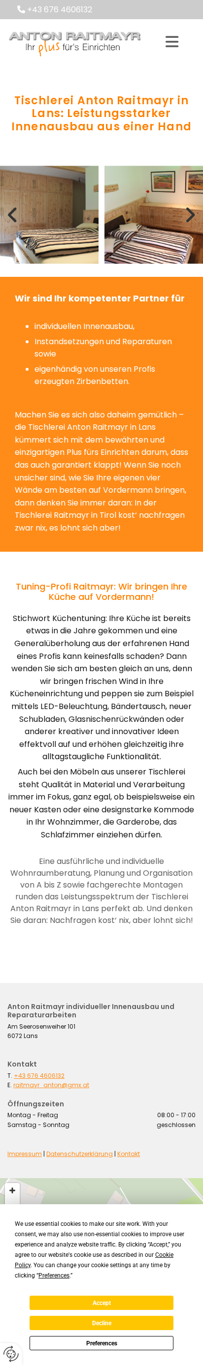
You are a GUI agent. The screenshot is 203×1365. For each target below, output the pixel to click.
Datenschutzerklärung (79, 1154)
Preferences (101, 1343)
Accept (102, 1303)
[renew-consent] (11, 1354)
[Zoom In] (12, 1190)
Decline (101, 1323)
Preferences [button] (53, 1275)
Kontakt (128, 1154)
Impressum (24, 1154)
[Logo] (74, 42)
